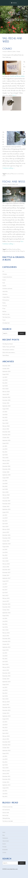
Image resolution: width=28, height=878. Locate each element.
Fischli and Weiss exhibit (17, 76)
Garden (4, 285)
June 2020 (4, 483)
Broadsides (5, 849)
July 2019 (4, 515)
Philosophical (5, 300)
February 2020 (6, 495)
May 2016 (4, 624)
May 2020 (4, 486)
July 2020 (4, 480)
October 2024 (5, 368)
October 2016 (5, 609)
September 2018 (6, 543)
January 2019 (5, 532)
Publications (5, 838)
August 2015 (5, 650)
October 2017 (5, 575)
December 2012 (6, 742)
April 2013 (5, 730)
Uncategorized (5, 323)
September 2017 (6, 578)
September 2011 (6, 785)
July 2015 (4, 653)
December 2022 (6, 397)
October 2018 (5, 540)
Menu (15, 3)
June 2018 (4, 552)
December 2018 (6, 535)
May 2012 (4, 762)
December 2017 (6, 569)
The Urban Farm (6, 317)
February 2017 (6, 598)
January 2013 (5, 739)
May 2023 (4, 383)
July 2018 (4, 549)
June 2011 (4, 793)
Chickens (4, 274)
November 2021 (6, 434)
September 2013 (6, 716)
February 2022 (6, 426)
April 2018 (5, 558)
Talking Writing (6, 818)
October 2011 (5, 782)
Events (4, 280)
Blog (3, 835)
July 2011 (4, 790)
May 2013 (4, 727)
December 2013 (6, 707)
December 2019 (6, 500)
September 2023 (6, 371)
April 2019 (5, 523)
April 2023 (5, 385)
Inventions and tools (7, 288)
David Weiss (9, 249)
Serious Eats (5, 815)
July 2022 (4, 411)
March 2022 (5, 423)
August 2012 (5, 753)
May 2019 (4, 520)
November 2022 (6, 400)
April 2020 (5, 489)
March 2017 (5, 595)
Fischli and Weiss (10, 173)
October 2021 (5, 437)
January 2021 (5, 463)
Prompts (4, 847)
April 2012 (5, 764)
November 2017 (6, 572)
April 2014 (5, 696)
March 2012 (5, 767)
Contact (4, 852)
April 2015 (5, 661)
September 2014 (6, 681)
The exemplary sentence (8, 349)
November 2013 (6, 710)
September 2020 (6, 474)
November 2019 (6, 503)
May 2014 (4, 693)
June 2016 (4, 621)
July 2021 (4, 446)
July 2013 (4, 721)
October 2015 (5, 644)
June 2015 (4, 655)
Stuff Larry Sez (5, 314)
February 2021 (6, 460)
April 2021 (5, 454)
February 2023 (6, 391)
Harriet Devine (6, 809)
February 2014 (6, 701)
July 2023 (4, 377)
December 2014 (6, 673)
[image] (14, 194)
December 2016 (6, 604)
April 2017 (5, 592)
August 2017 (5, 581)
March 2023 (5, 388)
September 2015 (6, 647)
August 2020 (5, 477)
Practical (4, 305)
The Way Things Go (20, 251)
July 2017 (4, 584)
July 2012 (4, 756)
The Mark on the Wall (7, 821)
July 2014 (4, 687)
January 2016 (5, 635)
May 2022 (4, 417)
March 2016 (5, 630)
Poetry (4, 303)
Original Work (5, 297)
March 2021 (5, 457)
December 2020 (6, 466)
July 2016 (4, 618)
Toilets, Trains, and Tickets (8, 346)
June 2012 (4, 759)
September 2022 (6, 406)
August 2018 (5, 546)
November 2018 (6, 538)
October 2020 (5, 472)
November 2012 (6, 744)
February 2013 (6, 736)
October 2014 (5, 678)
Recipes (4, 311)
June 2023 (4, 380)
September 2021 (6, 440)
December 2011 (6, 776)
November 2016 (6, 607)
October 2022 (5, 403)
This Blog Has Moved (7, 344)
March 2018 (5, 561)
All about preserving (7, 806)
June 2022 (4, 414)
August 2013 (5, 719)
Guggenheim (5, 251)
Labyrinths (5, 291)
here (14, 95)
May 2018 (4, 555)
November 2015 (6, 641)
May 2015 (4, 658)
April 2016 (5, 627)
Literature (4, 294)
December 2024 (6, 365)
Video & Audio (5, 841)
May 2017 (4, 589)
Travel (18, 51)
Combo (7, 48)
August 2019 (5, 512)
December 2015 (6, 638)
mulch (4, 175)
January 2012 (5, 773)
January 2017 (5, 601)
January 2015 (5, 670)
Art (17, 184)
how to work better (18, 173)
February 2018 (6, 563)
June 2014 (4, 690)
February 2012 (6, 770)
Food (3, 282)
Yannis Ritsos (5, 355)
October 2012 (5, 747)
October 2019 (5, 506)
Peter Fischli (12, 251)
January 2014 (5, 704)
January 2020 (5, 497)
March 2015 (5, 664)
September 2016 (6, 612)
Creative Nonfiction (7, 277)
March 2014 (5, 698)
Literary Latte (5, 812)
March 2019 (5, 526)
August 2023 (5, 374)
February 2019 (6, 529)
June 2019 (4, 518)
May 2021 (4, 452)
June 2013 (4, 724)
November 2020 (6, 469)
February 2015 (6, 667)
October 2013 (5, 713)
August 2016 (5, 615)
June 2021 (4, 449)
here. (22, 241)
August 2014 (5, 684)
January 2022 (5, 429)
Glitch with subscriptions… (8, 352)
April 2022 (5, 420)
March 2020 (5, 492)
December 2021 (6, 431)
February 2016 (6, 632)
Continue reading (8, 168)
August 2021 (5, 443)
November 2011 (6, 779)
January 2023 (5, 394)
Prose (3, 308)
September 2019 (6, 509)
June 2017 (4, 586)
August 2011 (5, 787)
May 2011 (4, 796)
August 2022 (5, 408)
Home (3, 832)
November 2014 (6, 676)
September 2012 (6, 750)
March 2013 (5, 733)
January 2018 (5, 566)
